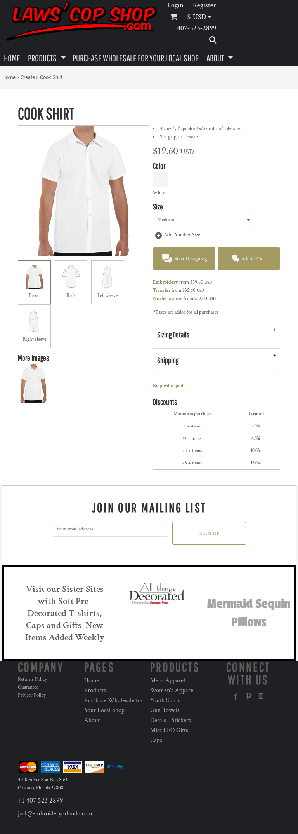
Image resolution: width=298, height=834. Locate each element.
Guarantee (28, 687)
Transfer (161, 290)
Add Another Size (182, 235)
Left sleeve (107, 295)
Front (34, 295)
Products (95, 690)
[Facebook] (235, 696)
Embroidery (165, 282)
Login (175, 5)
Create (28, 77)
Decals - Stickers (170, 720)
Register (205, 5)
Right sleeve (34, 339)
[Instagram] (260, 696)
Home (9, 77)
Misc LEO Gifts (169, 730)
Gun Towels (165, 710)
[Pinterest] (248, 696)
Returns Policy (32, 679)
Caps (156, 740)
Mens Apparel (167, 681)
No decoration (167, 298)
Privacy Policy (32, 695)
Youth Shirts (165, 700)
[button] (202, 17)
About (92, 720)
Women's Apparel (172, 690)
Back (71, 295)
